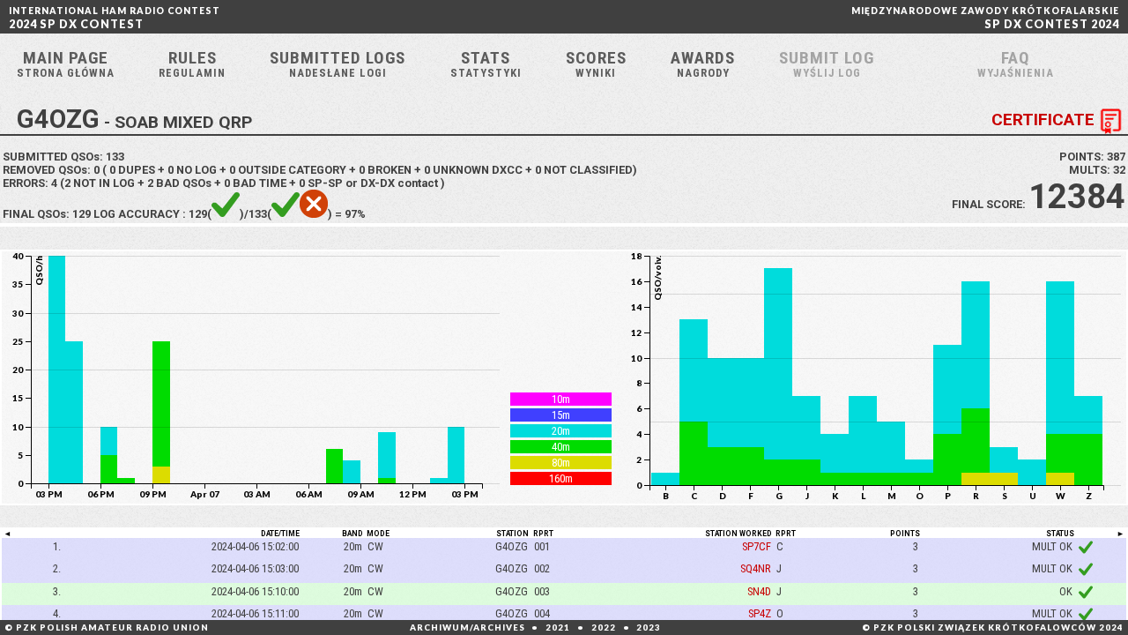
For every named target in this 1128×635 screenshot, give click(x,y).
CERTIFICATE (1043, 120)
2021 (557, 627)
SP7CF (756, 546)
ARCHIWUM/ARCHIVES (467, 627)
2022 (603, 627)
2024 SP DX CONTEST (114, 18)
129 (81, 213)
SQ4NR (755, 568)
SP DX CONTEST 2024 (985, 18)
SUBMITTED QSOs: (63, 156)
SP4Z (759, 613)
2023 (648, 627)
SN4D (759, 591)
